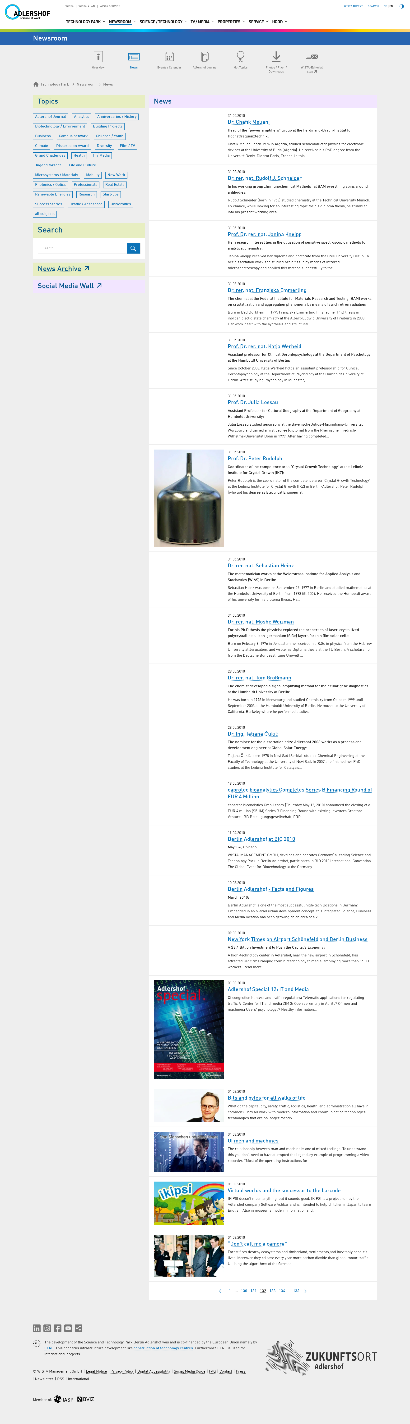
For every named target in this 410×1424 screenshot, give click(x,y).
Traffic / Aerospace (86, 204)
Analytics (81, 117)
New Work (116, 175)
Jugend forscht (48, 165)
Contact (225, 1372)
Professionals (85, 185)
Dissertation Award (72, 146)
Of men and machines (253, 1141)
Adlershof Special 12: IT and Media (268, 989)
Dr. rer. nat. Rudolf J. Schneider (265, 178)
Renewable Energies (52, 194)
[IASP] (63, 1400)
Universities (121, 204)
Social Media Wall (66, 286)
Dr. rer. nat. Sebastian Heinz (261, 566)
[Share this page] (78, 1328)
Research (87, 194)
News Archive (59, 269)
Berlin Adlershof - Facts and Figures (271, 889)
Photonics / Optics (50, 185)
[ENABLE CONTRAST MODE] (401, 6)
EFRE (49, 1348)
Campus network (73, 136)
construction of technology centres (163, 1348)
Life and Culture (82, 165)
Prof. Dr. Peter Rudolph (255, 458)
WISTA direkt (353, 6)
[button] (37, 1328)
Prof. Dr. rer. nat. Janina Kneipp (265, 234)
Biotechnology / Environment (60, 126)
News (108, 84)
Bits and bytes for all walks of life (267, 1098)
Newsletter (44, 1379)
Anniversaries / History (116, 117)
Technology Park (83, 22)
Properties (229, 22)
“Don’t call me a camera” (257, 1244)
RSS (60, 1379)
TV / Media (200, 22)
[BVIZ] (85, 1400)
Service (257, 22)
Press (241, 1372)
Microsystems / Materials (56, 175)
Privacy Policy (122, 1372)
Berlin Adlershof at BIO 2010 (261, 839)
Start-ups (111, 194)
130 (244, 1291)
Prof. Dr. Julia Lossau (253, 402)
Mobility (92, 175)
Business (43, 136)
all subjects (45, 214)
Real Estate (115, 185)
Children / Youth (109, 136)
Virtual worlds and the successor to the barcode (284, 1190)
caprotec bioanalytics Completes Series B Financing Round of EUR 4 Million (300, 793)
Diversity (104, 146)
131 (253, 1291)
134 (282, 1291)
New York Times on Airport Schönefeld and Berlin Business (298, 939)
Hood (277, 22)
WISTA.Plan (87, 6)
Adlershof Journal (50, 117)
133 (272, 1291)
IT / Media (101, 156)
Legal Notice (96, 1372)
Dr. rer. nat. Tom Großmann (259, 678)
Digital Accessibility (153, 1372)
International (78, 1379)
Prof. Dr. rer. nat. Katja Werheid (264, 346)
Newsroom (120, 22)
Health (79, 156)
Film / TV (127, 146)
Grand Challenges (50, 156)
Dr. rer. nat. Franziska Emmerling (267, 290)
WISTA (69, 6)
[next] (305, 1291)
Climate (41, 146)
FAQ (212, 1372)
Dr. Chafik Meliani (249, 122)
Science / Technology (161, 22)
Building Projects (107, 126)
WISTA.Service (110, 6)
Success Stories (48, 204)
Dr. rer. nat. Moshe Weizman (261, 622)
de (385, 6)
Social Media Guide (189, 1372)
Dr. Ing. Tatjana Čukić (253, 734)
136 (296, 1291)
